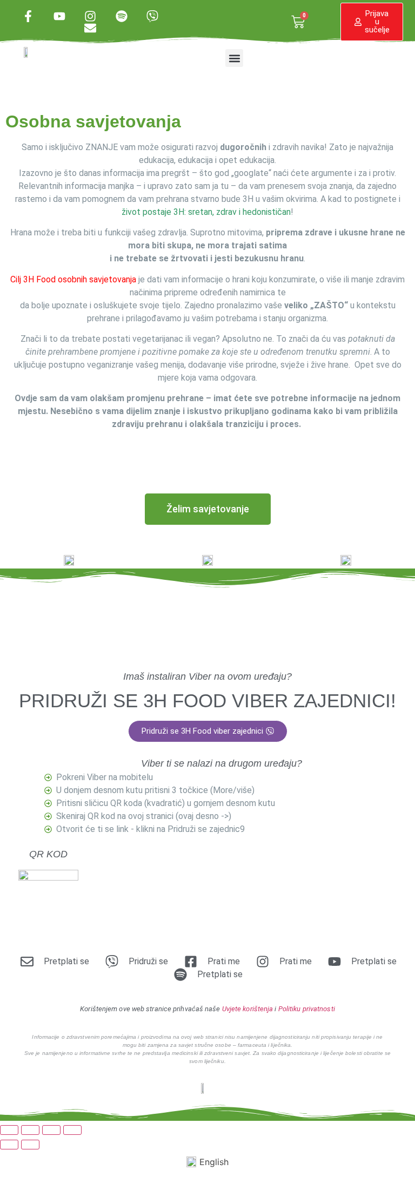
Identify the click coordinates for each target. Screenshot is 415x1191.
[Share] (51, 1130)
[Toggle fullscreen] (30, 1130)
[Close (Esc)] (72, 1130)
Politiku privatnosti (306, 1009)
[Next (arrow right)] (30, 1144)
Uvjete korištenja (247, 1009)
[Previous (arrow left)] (9, 1144)
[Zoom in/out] (9, 1130)
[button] (234, 58)
